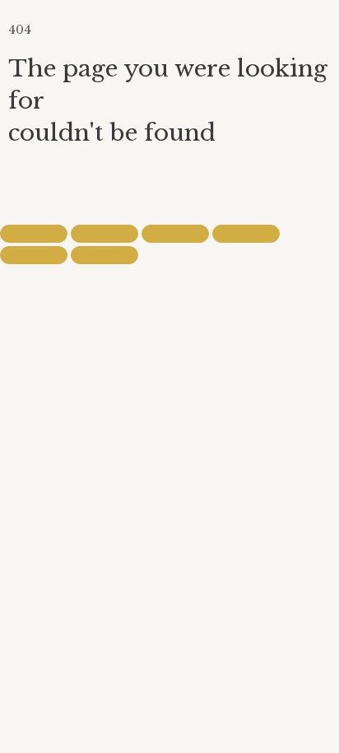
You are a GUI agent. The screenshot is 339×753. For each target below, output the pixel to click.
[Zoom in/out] (33, 234)
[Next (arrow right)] (104, 255)
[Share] (175, 234)
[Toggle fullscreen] (104, 234)
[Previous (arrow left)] (33, 255)
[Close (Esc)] (246, 234)
